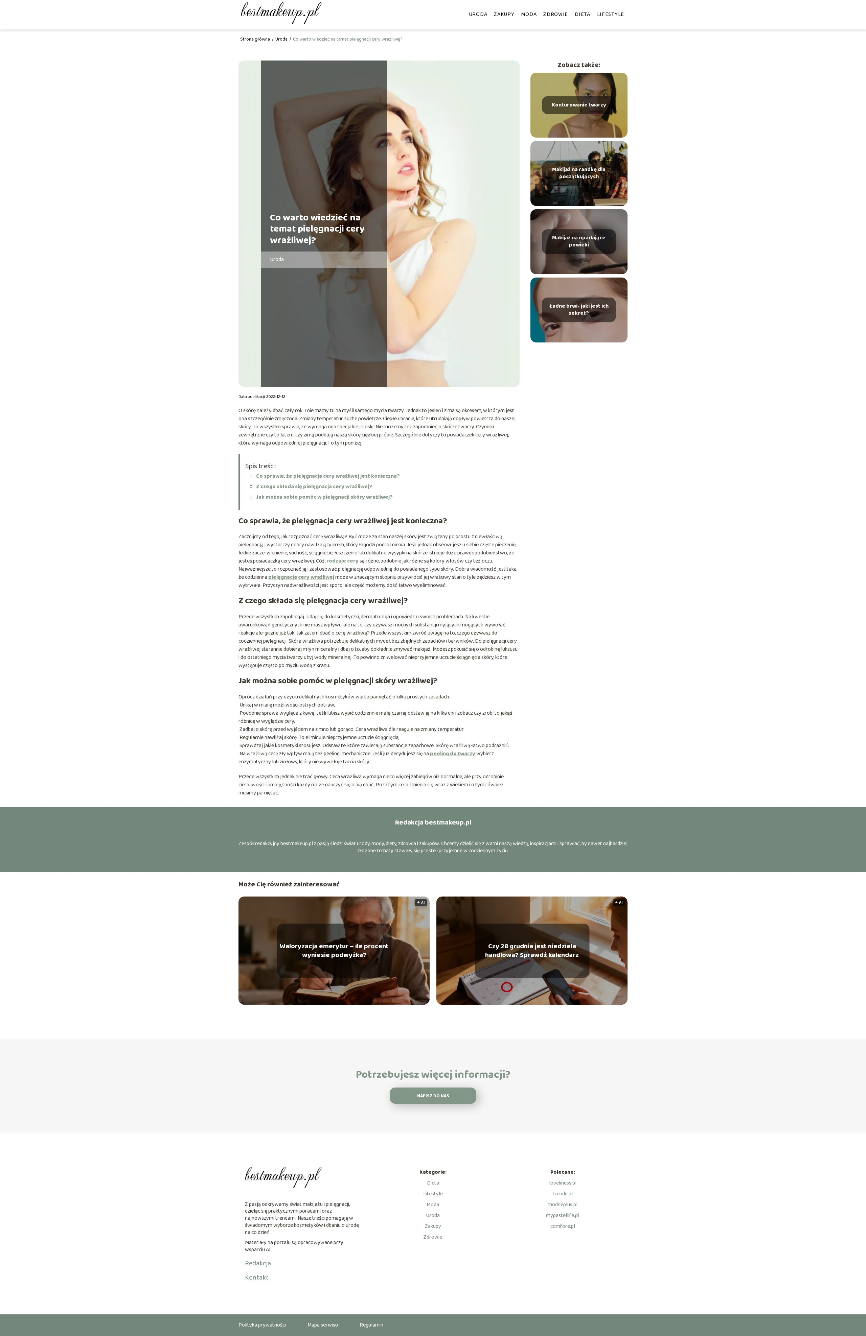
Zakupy (504, 14)
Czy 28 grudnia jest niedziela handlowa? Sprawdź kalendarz (532, 950)
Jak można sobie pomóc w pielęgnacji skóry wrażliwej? (324, 497)
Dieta (582, 14)
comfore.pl (562, 1226)
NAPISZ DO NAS (433, 1096)
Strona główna (255, 39)
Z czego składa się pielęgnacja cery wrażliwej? (314, 486)
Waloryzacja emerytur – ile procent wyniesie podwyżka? (334, 950)
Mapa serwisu (322, 1325)
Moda (529, 14)
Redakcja (258, 1263)
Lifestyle (610, 14)
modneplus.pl (562, 1204)
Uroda (478, 14)
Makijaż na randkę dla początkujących (579, 173)
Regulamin (371, 1325)
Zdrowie (555, 14)
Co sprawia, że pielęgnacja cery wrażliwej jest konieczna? (328, 476)
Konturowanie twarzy (579, 105)
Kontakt (257, 1277)
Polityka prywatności (262, 1325)
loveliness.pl (562, 1183)
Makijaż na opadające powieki (579, 242)
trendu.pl (563, 1194)
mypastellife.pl (562, 1215)
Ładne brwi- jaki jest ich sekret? (579, 310)
